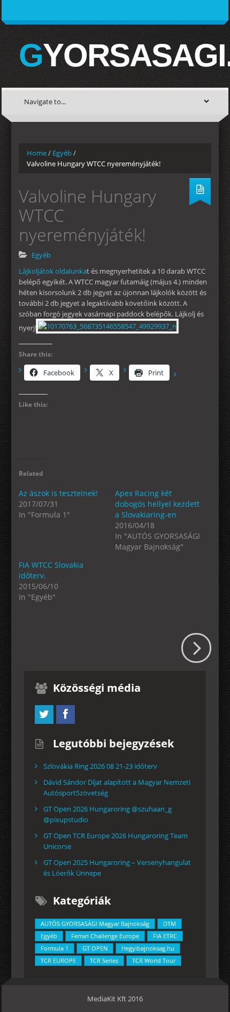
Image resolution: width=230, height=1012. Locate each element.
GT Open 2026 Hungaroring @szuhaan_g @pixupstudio (107, 814)
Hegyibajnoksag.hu (147, 948)
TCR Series (104, 960)
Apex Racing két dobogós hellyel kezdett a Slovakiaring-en (157, 504)
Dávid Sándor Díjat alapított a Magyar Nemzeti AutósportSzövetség (116, 787)
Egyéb (62, 153)
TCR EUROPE (58, 960)
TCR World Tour (153, 960)
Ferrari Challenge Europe (105, 936)
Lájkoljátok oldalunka (53, 271)
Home (37, 153)
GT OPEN (95, 948)
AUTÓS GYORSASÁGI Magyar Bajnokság (95, 924)
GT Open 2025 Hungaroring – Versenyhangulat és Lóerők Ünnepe (117, 868)
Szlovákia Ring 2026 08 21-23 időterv (100, 766)
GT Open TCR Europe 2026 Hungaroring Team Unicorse (115, 841)
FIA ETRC (165, 936)
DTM (169, 924)
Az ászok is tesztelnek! (58, 493)
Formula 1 (54, 948)
